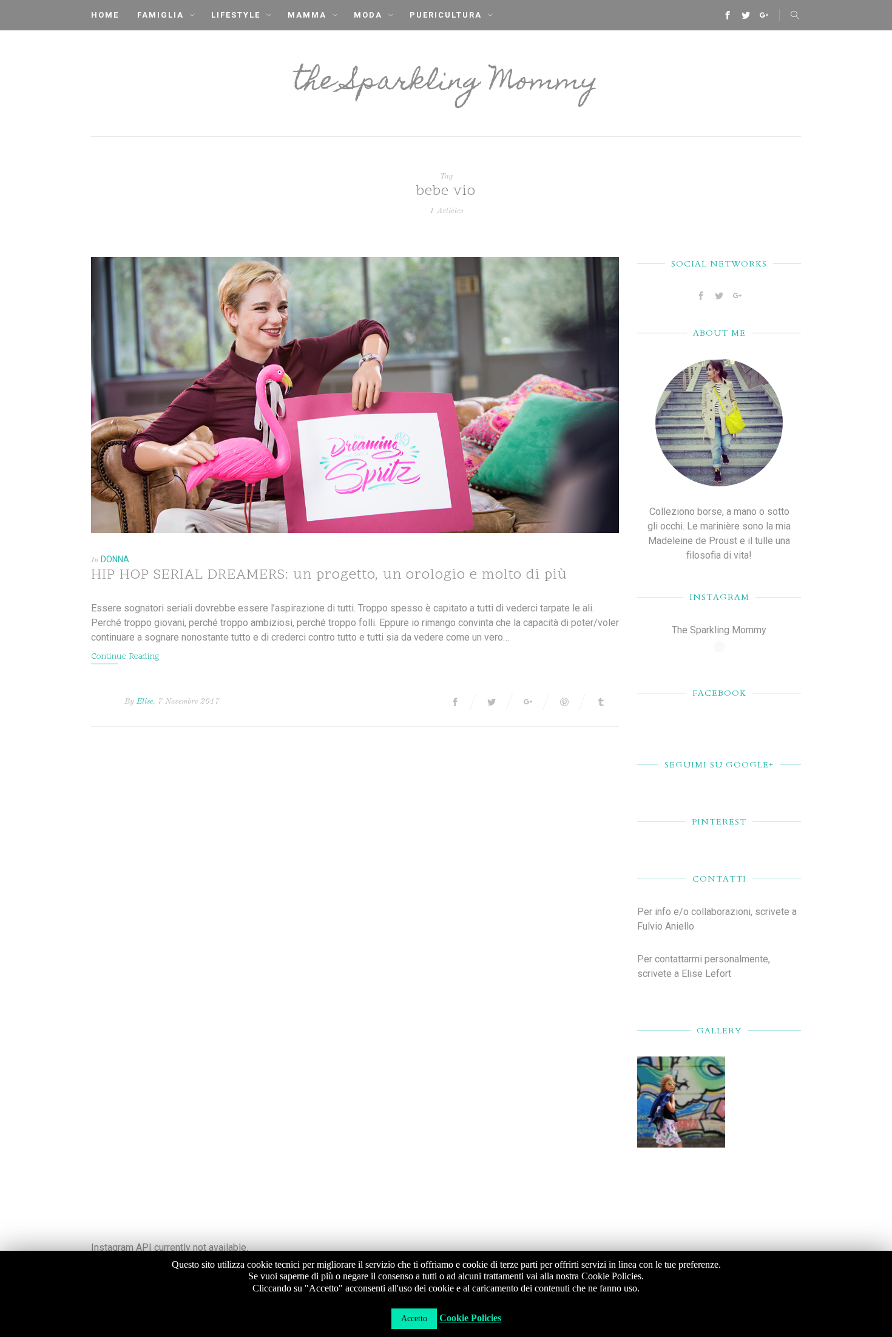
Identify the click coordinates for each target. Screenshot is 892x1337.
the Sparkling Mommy (446, 83)
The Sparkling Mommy (719, 630)
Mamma (307, 14)
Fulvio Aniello (665, 926)
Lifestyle (235, 14)
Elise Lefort (706, 973)
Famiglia (160, 14)
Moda (368, 14)
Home (105, 14)
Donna (115, 559)
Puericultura (446, 14)
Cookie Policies (470, 1318)
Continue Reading (125, 656)
